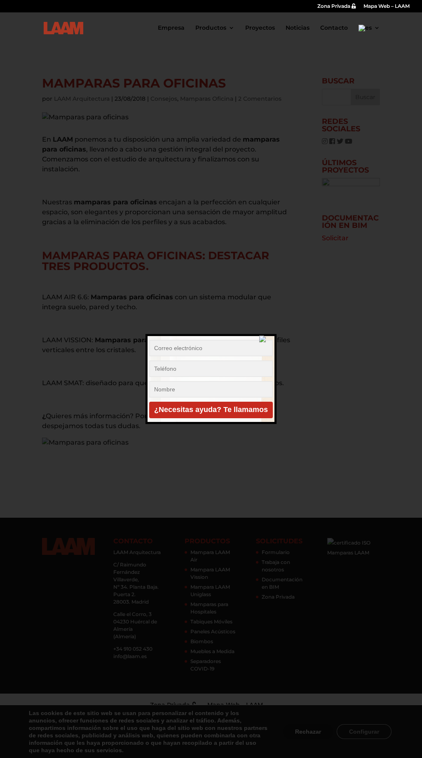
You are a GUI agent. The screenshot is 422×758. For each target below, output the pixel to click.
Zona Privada (334, 6)
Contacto (334, 28)
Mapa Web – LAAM (386, 6)
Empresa (171, 28)
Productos (210, 28)
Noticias (297, 28)
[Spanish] (369, 34)
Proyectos (260, 28)
